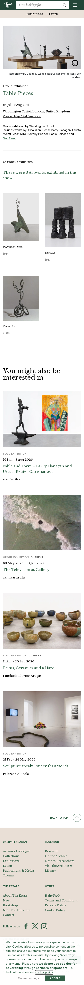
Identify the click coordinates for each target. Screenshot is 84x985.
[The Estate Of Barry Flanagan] (9, 5)
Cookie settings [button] (28, 978)
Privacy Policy (55, 905)
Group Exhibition (16, 86)
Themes (9, 875)
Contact (8, 915)
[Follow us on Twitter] (35, 926)
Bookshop (10, 905)
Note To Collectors (16, 910)
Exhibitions (34, 14)
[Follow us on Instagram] (44, 926)
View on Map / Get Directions (22, 116)
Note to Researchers (59, 861)
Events (54, 14)
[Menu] (75, 5)
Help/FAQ (52, 895)
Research (51, 851)
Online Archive (56, 856)
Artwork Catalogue (16, 851)
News (7, 900)
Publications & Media (18, 870)
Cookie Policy (55, 910)
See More (9, 138)
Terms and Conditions (61, 900)
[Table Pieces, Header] (42, 47)
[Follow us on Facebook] (26, 926)
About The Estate (15, 895)
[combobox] (38, 5)
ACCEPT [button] (55, 978)
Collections (11, 856)
